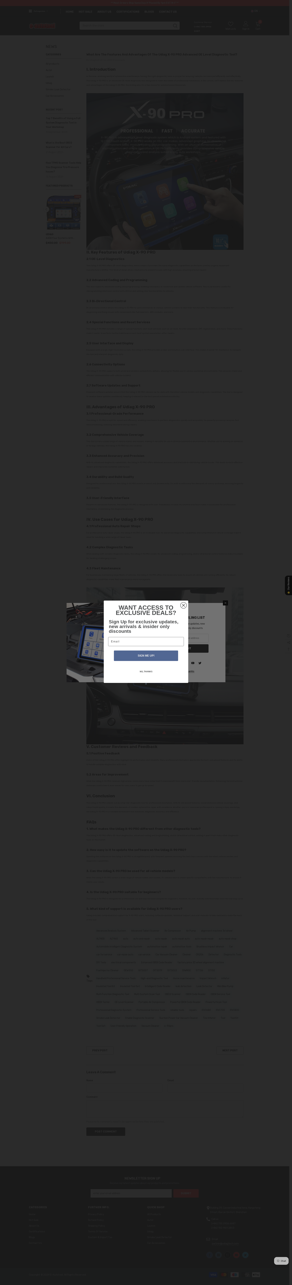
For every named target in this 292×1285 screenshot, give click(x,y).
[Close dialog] (183, 605)
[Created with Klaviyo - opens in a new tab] (146, 684)
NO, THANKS (146, 671)
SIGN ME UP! (146, 655)
